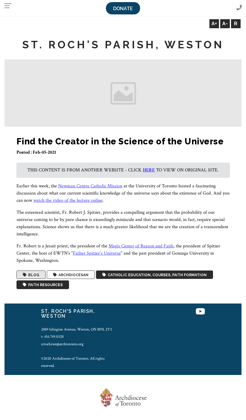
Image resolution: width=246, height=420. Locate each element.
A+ (214, 23)
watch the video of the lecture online (68, 200)
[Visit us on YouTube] (200, 312)
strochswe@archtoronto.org (62, 344)
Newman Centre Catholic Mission (90, 186)
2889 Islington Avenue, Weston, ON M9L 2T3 (76, 329)
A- (225, 23)
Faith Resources (44, 285)
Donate (123, 8)
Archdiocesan (72, 275)
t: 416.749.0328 (52, 336)
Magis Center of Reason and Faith (141, 246)
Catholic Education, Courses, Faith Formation (156, 275)
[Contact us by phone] (239, 8)
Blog (32, 275)
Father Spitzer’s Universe (97, 253)
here (149, 170)
